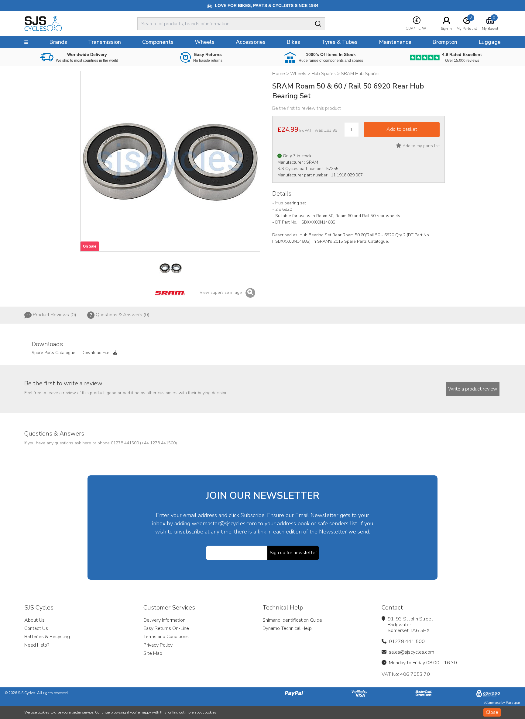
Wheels (204, 42)
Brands (58, 42)
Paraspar (513, 702)
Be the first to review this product (306, 108)
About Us (34, 620)
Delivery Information (164, 620)
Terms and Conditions (166, 636)
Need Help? (36, 645)
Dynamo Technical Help (287, 628)
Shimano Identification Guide (292, 620)
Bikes (293, 42)
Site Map (152, 653)
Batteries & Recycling (47, 636)
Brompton (444, 42)
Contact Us (36, 628)
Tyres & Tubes (339, 42)
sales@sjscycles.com (411, 652)
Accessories (251, 42)
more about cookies (201, 712)
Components (157, 42)
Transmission (104, 42)
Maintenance (395, 42)
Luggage (490, 42)
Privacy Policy (158, 645)
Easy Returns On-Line (166, 628)
